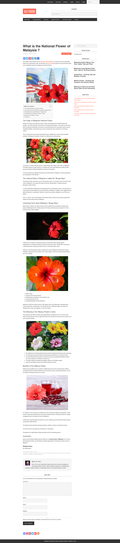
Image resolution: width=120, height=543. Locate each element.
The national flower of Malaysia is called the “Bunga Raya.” (38, 110)
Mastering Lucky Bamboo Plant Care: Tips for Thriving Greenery (85, 69)
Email (24, 504)
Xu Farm (29, 11)
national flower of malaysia (35, 453)
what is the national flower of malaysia (52, 453)
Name (25, 498)
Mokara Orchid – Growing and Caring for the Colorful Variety (84, 81)
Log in (75, 541)
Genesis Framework (64, 541)
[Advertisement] (60, 31)
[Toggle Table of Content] (49, 106)
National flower (33, 451)
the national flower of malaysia (34, 454)
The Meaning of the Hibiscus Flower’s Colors (35, 113)
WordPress (70, 541)
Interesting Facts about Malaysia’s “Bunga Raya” (36, 111)
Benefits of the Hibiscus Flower (32, 115)
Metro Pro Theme (55, 541)
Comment (25, 481)
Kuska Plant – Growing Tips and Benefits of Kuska (84, 75)
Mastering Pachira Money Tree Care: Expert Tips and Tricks (84, 63)
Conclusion (27, 117)
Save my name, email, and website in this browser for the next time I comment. (42, 519)
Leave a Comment (66, 53)
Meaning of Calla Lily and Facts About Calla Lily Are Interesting (84, 87)
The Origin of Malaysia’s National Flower (34, 108)
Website (25, 511)
